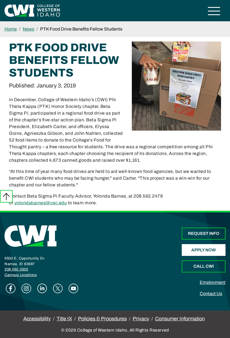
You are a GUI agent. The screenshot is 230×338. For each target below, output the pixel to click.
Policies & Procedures (102, 318)
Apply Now (203, 250)
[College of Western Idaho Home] (32, 10)
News (28, 29)
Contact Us (211, 293)
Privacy (141, 318)
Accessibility (37, 318)
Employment (213, 282)
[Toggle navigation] (214, 12)
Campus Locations (20, 275)
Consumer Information (180, 318)
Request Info (203, 233)
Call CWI (204, 266)
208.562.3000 (16, 269)
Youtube (73, 288)
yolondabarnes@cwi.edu (40, 202)
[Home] (30, 235)
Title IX (64, 318)
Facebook (10, 288)
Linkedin (42, 288)
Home (10, 29)
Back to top (6, 196)
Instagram (26, 288)
